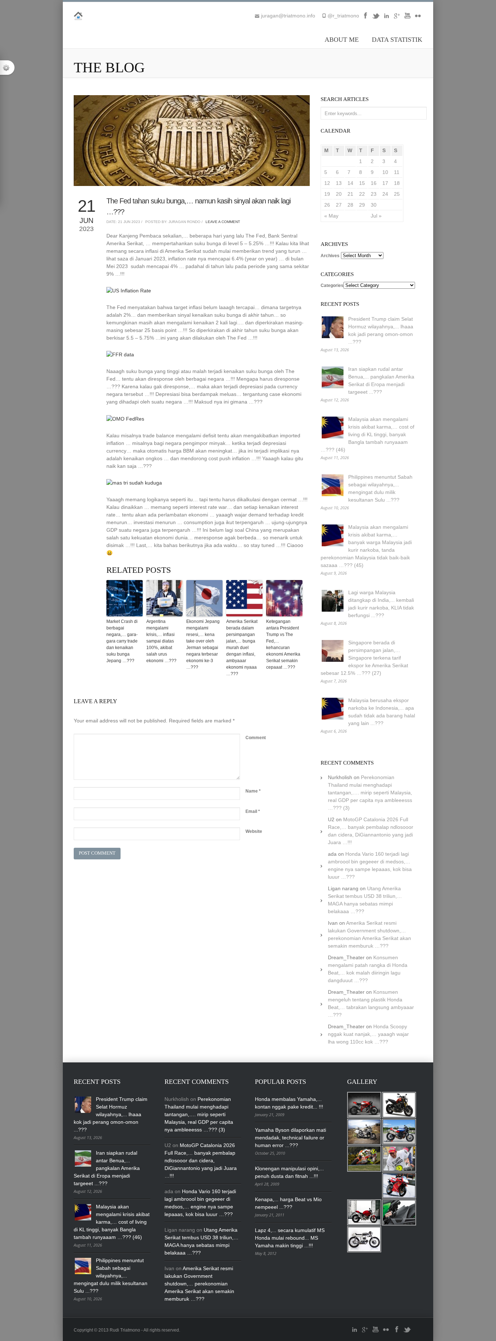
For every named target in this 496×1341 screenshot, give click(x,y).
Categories (332, 285)
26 (327, 205)
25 (397, 194)
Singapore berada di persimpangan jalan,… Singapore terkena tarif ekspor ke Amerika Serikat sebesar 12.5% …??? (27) (364, 658)
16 (374, 183)
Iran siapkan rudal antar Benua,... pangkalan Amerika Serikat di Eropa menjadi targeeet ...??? (107, 1168)
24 (385, 194)
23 (374, 194)
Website (253, 831)
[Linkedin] (386, 18)
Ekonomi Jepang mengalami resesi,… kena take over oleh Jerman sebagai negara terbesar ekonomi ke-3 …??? (203, 644)
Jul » (376, 216)
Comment (255, 737)
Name (253, 791)
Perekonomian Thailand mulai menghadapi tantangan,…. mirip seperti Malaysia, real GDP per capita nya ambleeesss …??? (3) (370, 792)
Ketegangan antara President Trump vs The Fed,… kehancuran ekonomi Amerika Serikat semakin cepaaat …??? (283, 644)
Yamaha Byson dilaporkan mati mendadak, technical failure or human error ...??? (290, 1137)
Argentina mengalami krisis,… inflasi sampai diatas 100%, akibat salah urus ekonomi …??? (161, 641)
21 (350, 194)
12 (327, 183)
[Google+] (397, 18)
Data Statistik (397, 39)
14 (350, 183)
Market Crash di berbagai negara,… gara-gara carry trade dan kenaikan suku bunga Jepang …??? (122, 641)
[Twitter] (375, 18)
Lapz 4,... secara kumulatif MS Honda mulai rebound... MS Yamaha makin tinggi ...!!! (290, 1237)
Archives (330, 255)
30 (374, 205)
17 (385, 183)
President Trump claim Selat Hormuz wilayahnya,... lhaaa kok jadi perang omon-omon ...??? (110, 1114)
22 (362, 194)
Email (252, 811)
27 (339, 205)
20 (339, 194)
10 (385, 172)
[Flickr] (418, 18)
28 (350, 205)
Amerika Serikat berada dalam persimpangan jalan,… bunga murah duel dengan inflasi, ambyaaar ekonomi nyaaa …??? (241, 647)
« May (331, 216)
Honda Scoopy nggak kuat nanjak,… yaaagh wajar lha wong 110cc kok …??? (368, 1034)
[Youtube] (407, 18)
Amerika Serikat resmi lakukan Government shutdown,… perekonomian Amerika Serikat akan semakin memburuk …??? (199, 1283)
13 (339, 183)
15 (362, 183)
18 (397, 183)
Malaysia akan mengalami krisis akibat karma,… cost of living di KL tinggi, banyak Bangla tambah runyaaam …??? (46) (367, 434)
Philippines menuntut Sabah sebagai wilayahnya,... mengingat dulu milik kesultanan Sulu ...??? (110, 1275)
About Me (342, 39)
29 (362, 205)
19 (327, 194)
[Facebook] (365, 18)
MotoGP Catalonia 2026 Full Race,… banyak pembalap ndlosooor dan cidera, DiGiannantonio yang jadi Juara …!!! (200, 1160)
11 (396, 172)
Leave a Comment (223, 222)
